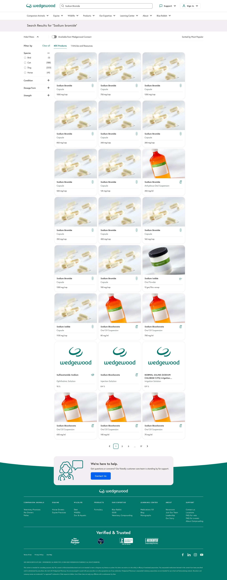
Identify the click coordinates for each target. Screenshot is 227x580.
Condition (28, 80)
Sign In (190, 6)
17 (141, 446)
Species (27, 53)
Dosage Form (30, 88)
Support (168, 6)
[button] (75, 75)
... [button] (134, 446)
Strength (28, 95)
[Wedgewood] (40, 6)
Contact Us (101, 476)
